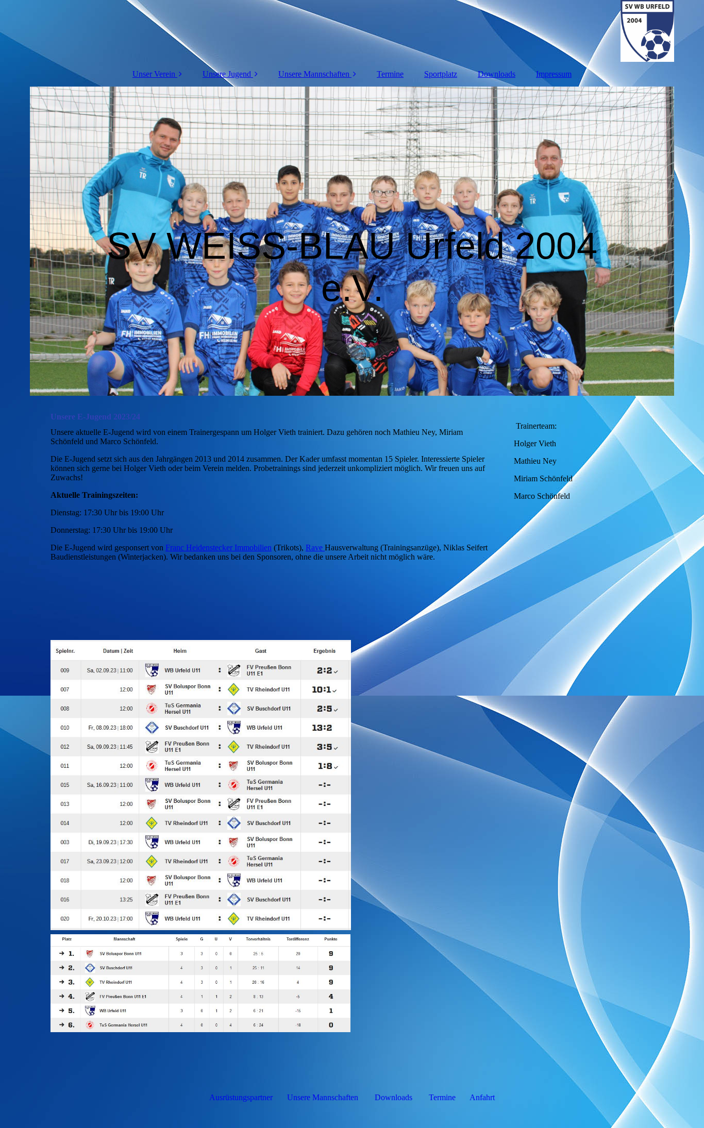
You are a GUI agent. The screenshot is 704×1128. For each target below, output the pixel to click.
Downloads (496, 74)
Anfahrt (482, 1097)
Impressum (554, 74)
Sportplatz (440, 74)
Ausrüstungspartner (241, 1097)
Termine (390, 74)
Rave (315, 547)
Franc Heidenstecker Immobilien (218, 547)
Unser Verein (153, 74)
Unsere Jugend (227, 74)
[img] (352, 31)
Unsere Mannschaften (313, 74)
